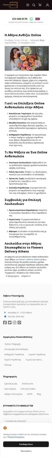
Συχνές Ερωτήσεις (34, 359)
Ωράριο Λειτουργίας (13, 394)
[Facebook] (5, 322)
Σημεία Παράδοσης (12, 359)
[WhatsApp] (31, 19)
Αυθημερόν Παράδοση (14, 354)
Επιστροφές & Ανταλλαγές (16, 349)
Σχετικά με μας (10, 383)
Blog (42, 40)
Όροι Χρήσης (10, 388)
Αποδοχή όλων (26, 444)
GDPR (29, 394)
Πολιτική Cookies (28, 388)
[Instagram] (14, 322)
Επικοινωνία (27, 383)
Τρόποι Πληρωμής (12, 344)
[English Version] (37, 19)
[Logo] (10, 4)
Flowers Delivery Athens (29, 259)
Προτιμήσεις (26, 451)
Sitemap (7, 364)
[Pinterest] (19, 322)
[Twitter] (9, 322)
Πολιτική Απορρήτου (15, 437)
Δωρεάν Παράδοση (37, 354)
